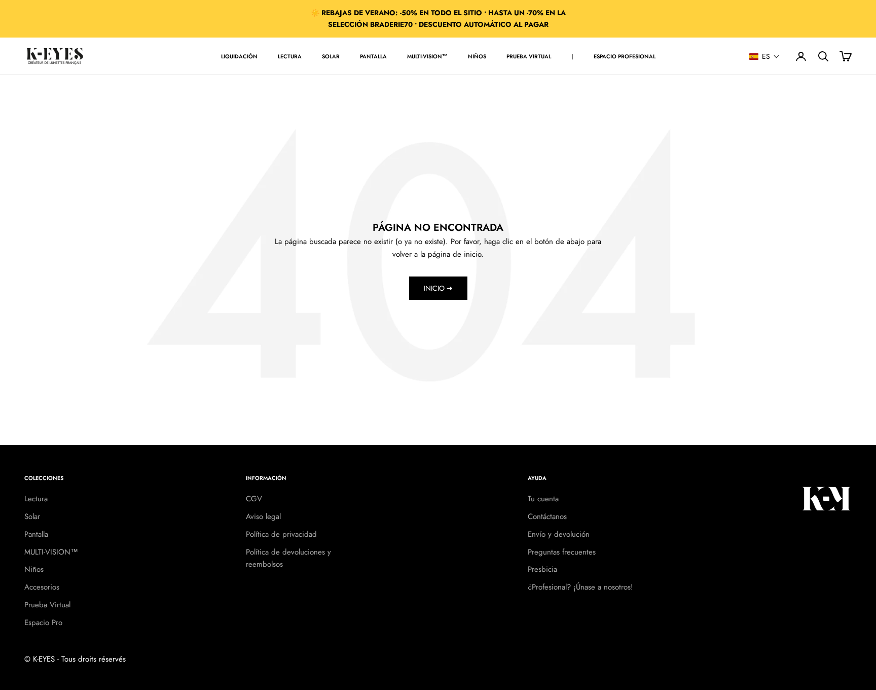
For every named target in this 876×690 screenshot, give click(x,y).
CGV (254, 498)
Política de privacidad (281, 534)
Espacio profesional (624, 56)
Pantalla (373, 56)
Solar (331, 56)
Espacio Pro (43, 622)
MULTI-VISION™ (427, 56)
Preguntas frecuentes (562, 552)
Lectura (290, 56)
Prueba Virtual (47, 604)
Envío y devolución (559, 534)
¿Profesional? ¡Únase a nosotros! (580, 587)
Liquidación (239, 56)
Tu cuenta (543, 498)
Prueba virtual (528, 56)
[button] (764, 56)
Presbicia (542, 569)
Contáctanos (547, 516)
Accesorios (41, 587)
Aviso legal (263, 516)
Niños (477, 56)
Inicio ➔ (438, 288)
